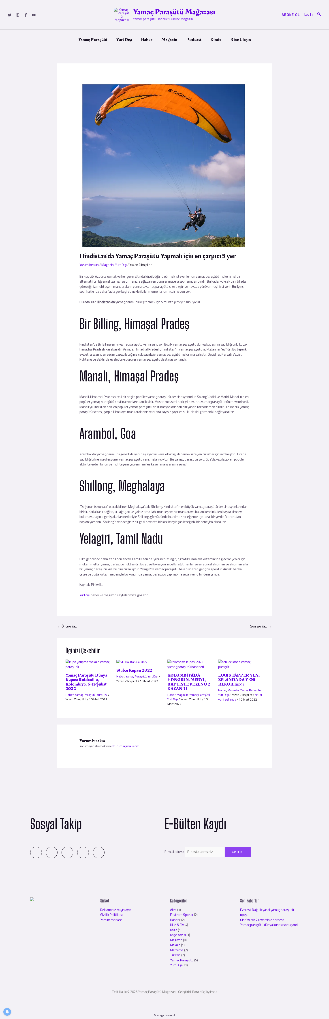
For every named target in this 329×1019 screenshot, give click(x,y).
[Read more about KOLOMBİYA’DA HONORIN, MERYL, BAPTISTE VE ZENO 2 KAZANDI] (190, 664)
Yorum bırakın (89, 265)
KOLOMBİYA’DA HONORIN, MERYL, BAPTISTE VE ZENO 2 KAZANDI (188, 682)
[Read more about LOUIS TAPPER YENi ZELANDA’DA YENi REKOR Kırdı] (241, 664)
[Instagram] (17, 15)
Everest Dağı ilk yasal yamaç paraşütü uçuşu (267, 912)
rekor (258, 695)
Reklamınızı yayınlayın (115, 909)
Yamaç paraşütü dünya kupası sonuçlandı (269, 925)
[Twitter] (9, 15)
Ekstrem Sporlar (181, 914)
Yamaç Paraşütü (85, 695)
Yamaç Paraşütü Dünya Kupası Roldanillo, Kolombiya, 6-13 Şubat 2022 (86, 682)
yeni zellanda (227, 699)
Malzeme (177, 950)
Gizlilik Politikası (111, 914)
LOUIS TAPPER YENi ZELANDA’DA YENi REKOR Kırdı (239, 680)
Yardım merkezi (111, 920)
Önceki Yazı (67, 626)
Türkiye (175, 955)
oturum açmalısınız (125, 746)
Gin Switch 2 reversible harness (262, 920)
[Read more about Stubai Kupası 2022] (131, 662)
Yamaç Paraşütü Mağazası (174, 12)
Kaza (173, 930)
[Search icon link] (319, 14)
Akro (173, 909)
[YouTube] (34, 15)
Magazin (107, 265)
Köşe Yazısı (178, 935)
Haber (70, 695)
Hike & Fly (177, 925)
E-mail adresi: (174, 851)
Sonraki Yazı (260, 626)
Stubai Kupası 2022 (134, 670)
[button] (291, 14)
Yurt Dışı (121, 265)
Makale (175, 945)
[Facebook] (26, 15)
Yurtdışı (85, 595)
